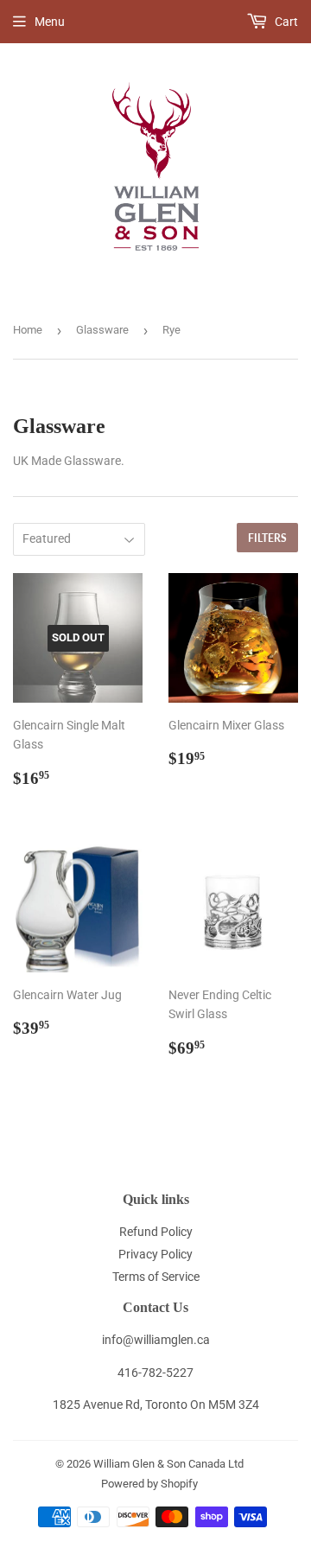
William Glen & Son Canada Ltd (168, 1463)
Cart (285, 22)
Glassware (102, 329)
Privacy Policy (155, 1254)
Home (27, 329)
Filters (267, 538)
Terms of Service (156, 1277)
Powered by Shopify (149, 1483)
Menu (50, 22)
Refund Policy (156, 1232)
